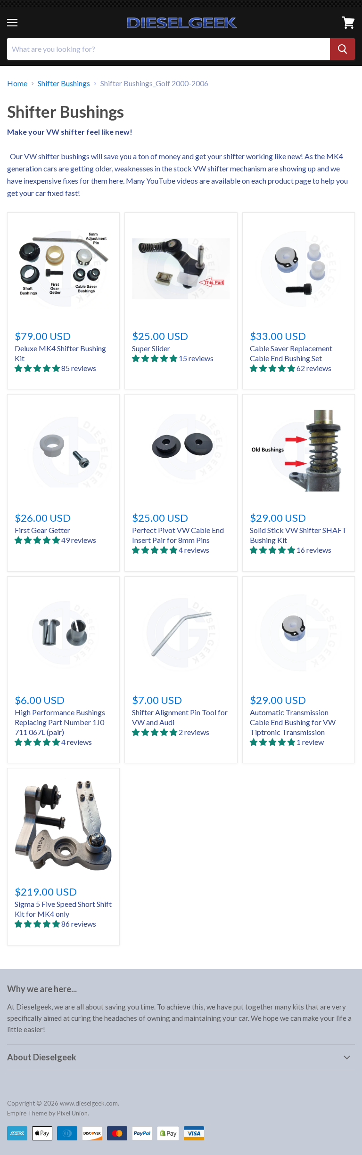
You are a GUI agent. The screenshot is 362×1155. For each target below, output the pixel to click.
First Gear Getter (42, 529)
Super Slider (151, 348)
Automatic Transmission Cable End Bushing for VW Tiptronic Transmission (293, 722)
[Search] (342, 49)
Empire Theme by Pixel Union (47, 1113)
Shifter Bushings (64, 83)
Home (17, 83)
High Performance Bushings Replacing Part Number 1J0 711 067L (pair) (60, 722)
